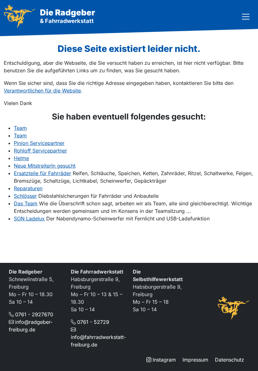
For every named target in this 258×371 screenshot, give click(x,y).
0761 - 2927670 (34, 314)
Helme (21, 158)
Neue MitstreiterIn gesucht (45, 166)
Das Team (25, 203)
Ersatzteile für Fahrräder (42, 173)
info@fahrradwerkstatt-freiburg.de (98, 341)
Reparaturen (28, 188)
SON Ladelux (29, 218)
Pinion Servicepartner (39, 143)
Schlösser (25, 196)
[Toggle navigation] (245, 17)
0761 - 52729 (93, 322)
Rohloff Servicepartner (40, 150)
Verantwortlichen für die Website (42, 90)
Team (20, 128)
